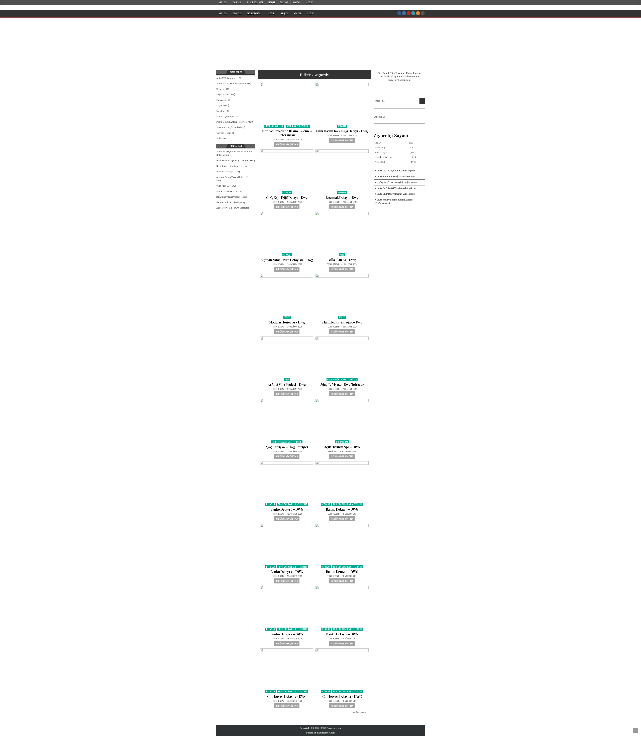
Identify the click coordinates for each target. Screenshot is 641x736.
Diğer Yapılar (342, 441)
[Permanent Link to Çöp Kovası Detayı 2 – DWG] (342, 668)
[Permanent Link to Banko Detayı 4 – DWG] (286, 544)
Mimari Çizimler (225, 116)
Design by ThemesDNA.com (320, 733)
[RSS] (418, 13)
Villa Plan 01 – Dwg (342, 259)
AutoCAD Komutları (274, 126)
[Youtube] (409, 13)
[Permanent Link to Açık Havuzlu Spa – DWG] (342, 419)
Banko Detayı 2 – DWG (287, 634)
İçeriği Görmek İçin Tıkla (287, 144)
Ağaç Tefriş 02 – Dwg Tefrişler (342, 384)
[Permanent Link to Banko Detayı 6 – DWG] (286, 481)
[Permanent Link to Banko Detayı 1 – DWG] (342, 606)
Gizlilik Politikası (255, 2)
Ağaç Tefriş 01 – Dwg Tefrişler (286, 447)
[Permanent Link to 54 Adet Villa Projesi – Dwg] (286, 356)
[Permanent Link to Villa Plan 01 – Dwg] (342, 232)
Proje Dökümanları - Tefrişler (342, 379)
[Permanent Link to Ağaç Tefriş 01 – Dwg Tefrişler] (286, 419)
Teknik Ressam (277, 140)
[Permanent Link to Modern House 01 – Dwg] (286, 294)
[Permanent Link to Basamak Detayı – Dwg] (342, 169)
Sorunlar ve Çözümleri (298, 126)
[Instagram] (404, 13)
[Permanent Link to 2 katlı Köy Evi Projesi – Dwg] (342, 294)
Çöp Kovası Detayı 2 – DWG (342, 696)
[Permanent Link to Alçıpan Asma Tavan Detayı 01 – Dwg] (286, 232)
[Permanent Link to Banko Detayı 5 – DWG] (342, 481)
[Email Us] (413, 13)
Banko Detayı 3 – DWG (342, 571)
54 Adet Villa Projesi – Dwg (287, 384)
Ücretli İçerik (223, 133)
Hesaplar (221, 100)
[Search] (423, 13)
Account (309, 2)
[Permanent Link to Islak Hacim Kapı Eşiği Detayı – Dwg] (342, 103)
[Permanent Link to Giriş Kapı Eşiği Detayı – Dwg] (286, 169)
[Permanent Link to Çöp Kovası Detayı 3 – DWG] (286, 668)
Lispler (220, 111)
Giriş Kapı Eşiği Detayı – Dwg (287, 197)
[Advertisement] (320, 42)
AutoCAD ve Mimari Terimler (232, 83)
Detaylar (342, 126)
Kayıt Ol (296, 2)
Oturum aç (379, 117)
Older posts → (361, 712)
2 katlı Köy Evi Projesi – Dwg (342, 322)
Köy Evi (287, 317)
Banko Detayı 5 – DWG (342, 509)
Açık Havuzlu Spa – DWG (342, 447)
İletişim (271, 2)
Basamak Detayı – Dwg (342, 197)
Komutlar (237, 2)
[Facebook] (399, 13)
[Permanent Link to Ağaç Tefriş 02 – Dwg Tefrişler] (342, 356)
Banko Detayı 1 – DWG (342, 634)
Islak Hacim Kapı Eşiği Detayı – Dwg (342, 131)
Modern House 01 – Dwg (287, 322)
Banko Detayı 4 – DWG (287, 571)
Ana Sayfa (223, 2)
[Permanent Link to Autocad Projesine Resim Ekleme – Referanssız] (286, 103)
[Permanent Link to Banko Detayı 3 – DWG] (342, 544)
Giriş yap (284, 2)
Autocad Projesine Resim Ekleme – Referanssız (287, 133)
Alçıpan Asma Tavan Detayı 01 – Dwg (287, 259)
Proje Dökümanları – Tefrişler (232, 122)
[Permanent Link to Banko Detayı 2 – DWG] (286, 606)
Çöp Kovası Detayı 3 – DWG (286, 696)
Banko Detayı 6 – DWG (287, 509)
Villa (342, 254)
